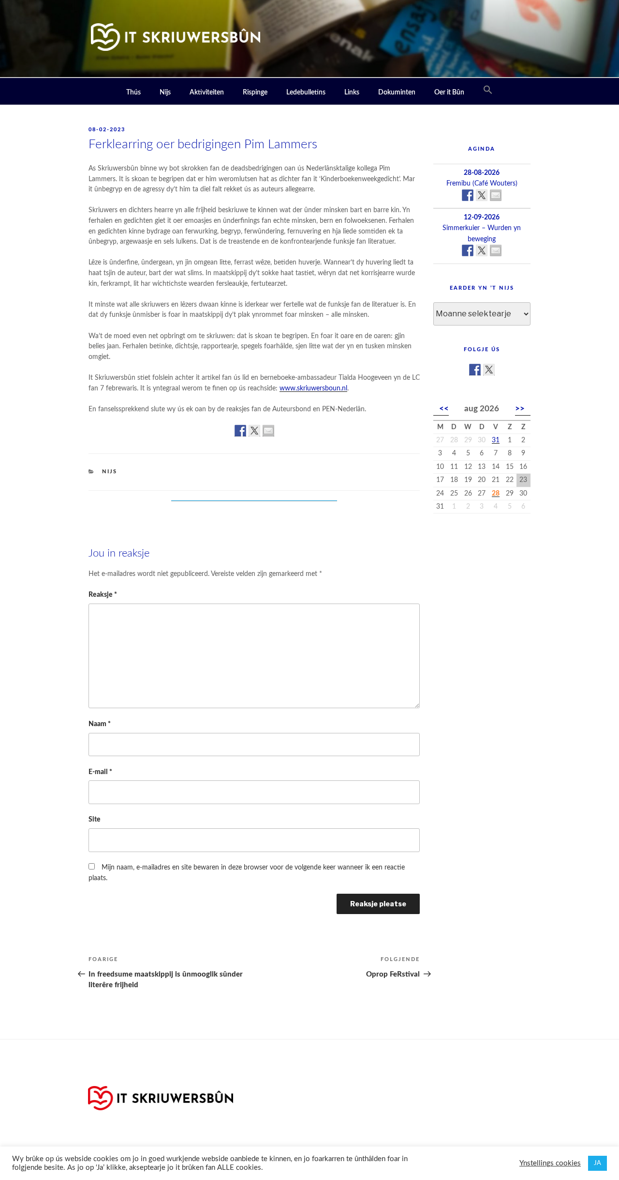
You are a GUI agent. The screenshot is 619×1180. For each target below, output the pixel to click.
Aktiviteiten (207, 92)
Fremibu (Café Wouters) (481, 183)
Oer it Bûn (449, 92)
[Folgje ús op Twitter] (489, 369)
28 (496, 493)
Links (351, 92)
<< (444, 408)
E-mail (100, 772)
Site (94, 819)
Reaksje (102, 594)
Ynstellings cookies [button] (550, 1163)
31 (496, 440)
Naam (99, 724)
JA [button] (597, 1163)
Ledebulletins (305, 92)
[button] (488, 90)
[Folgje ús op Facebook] (475, 369)
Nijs (165, 92)
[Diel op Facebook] (240, 430)
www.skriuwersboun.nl (313, 388)
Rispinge (255, 92)
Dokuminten (396, 92)
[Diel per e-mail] (268, 430)
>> (520, 408)
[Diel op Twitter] (254, 430)
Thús (133, 92)
